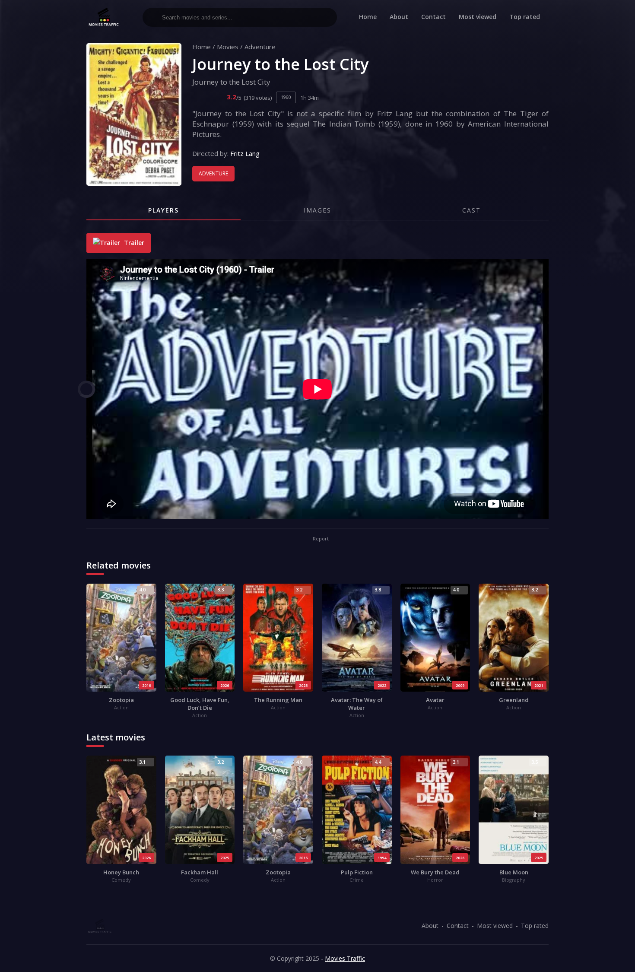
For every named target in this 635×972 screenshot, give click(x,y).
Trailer (133, 242)
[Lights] (86, 389)
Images (317, 210)
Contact (433, 17)
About (399, 17)
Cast (471, 210)
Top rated (524, 17)
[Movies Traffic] (103, 17)
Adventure (260, 46)
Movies (227, 46)
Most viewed (477, 17)
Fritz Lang (245, 153)
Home (368, 17)
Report (320, 538)
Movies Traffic (345, 958)
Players (163, 210)
